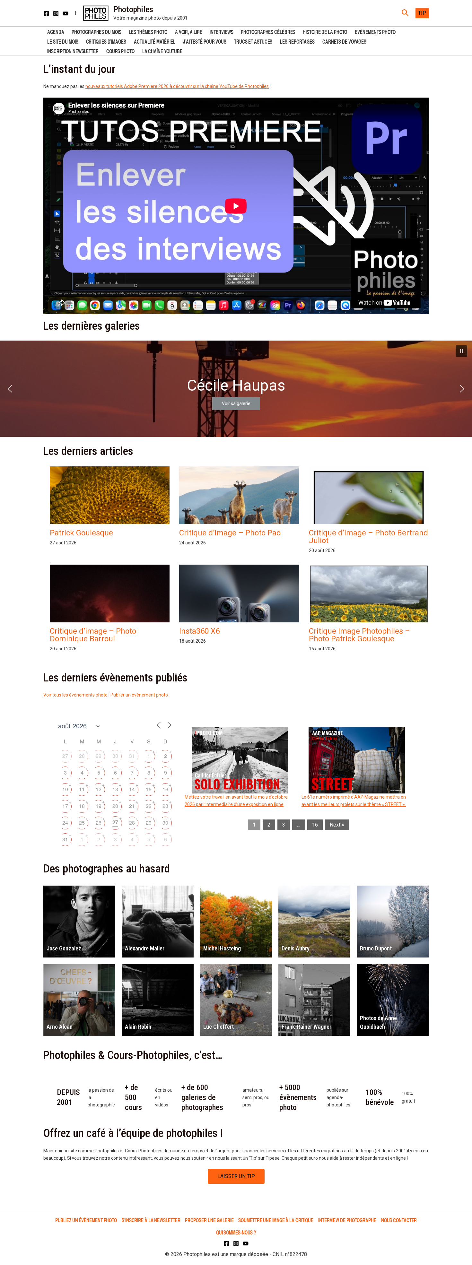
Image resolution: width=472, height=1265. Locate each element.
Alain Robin (138, 1026)
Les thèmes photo (148, 31)
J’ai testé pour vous (204, 41)
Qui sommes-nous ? (236, 1232)
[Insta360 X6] (239, 621)
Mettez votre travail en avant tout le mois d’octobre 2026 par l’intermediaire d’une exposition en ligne (236, 800)
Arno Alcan (60, 1026)
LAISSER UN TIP (236, 1176)
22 (149, 806)
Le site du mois (62, 41)
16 (165, 789)
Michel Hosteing (222, 948)
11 (82, 789)
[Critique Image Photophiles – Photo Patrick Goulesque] (369, 610)
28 (82, 755)
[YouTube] (65, 13)
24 (65, 822)
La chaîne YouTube (162, 50)
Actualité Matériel (154, 41)
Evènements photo (375, 31)
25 (82, 822)
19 (98, 806)
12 (98, 789)
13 (115, 789)
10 (65, 789)
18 (82, 806)
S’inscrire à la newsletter (151, 1220)
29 (98, 755)
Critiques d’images (106, 41)
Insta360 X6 (199, 631)
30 (115, 755)
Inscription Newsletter (73, 50)
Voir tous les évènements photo (75, 694)
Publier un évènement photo (139, 694)
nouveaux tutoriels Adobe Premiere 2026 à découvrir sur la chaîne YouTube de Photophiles (177, 86)
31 (132, 755)
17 (65, 806)
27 (65, 755)
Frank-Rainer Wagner (306, 1026)
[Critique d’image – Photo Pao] (239, 501)
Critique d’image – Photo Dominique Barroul (93, 635)
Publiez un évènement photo (86, 1220)
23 (165, 806)
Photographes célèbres (268, 31)
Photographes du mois (96, 31)
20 (115, 806)
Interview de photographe (347, 1220)
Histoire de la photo (325, 31)
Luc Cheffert (218, 1026)
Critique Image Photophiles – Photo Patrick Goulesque (359, 635)
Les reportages (297, 41)
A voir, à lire (188, 31)
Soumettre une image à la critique (275, 1220)
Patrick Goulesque (81, 532)
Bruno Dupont (376, 948)
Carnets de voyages (344, 41)
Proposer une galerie (209, 1220)
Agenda (55, 31)
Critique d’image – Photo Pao (230, 532)
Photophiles (133, 9)
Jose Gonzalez (64, 948)
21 (132, 806)
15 (149, 789)
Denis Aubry (296, 948)
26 (98, 822)
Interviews (221, 31)
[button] (405, 13)
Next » (337, 825)
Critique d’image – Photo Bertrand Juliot (368, 536)
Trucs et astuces (253, 41)
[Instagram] (56, 13)
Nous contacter (399, 1220)
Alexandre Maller (144, 948)
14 (132, 789)
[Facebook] (46, 13)
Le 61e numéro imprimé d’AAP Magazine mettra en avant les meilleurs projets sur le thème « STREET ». (354, 800)
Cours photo (120, 50)
